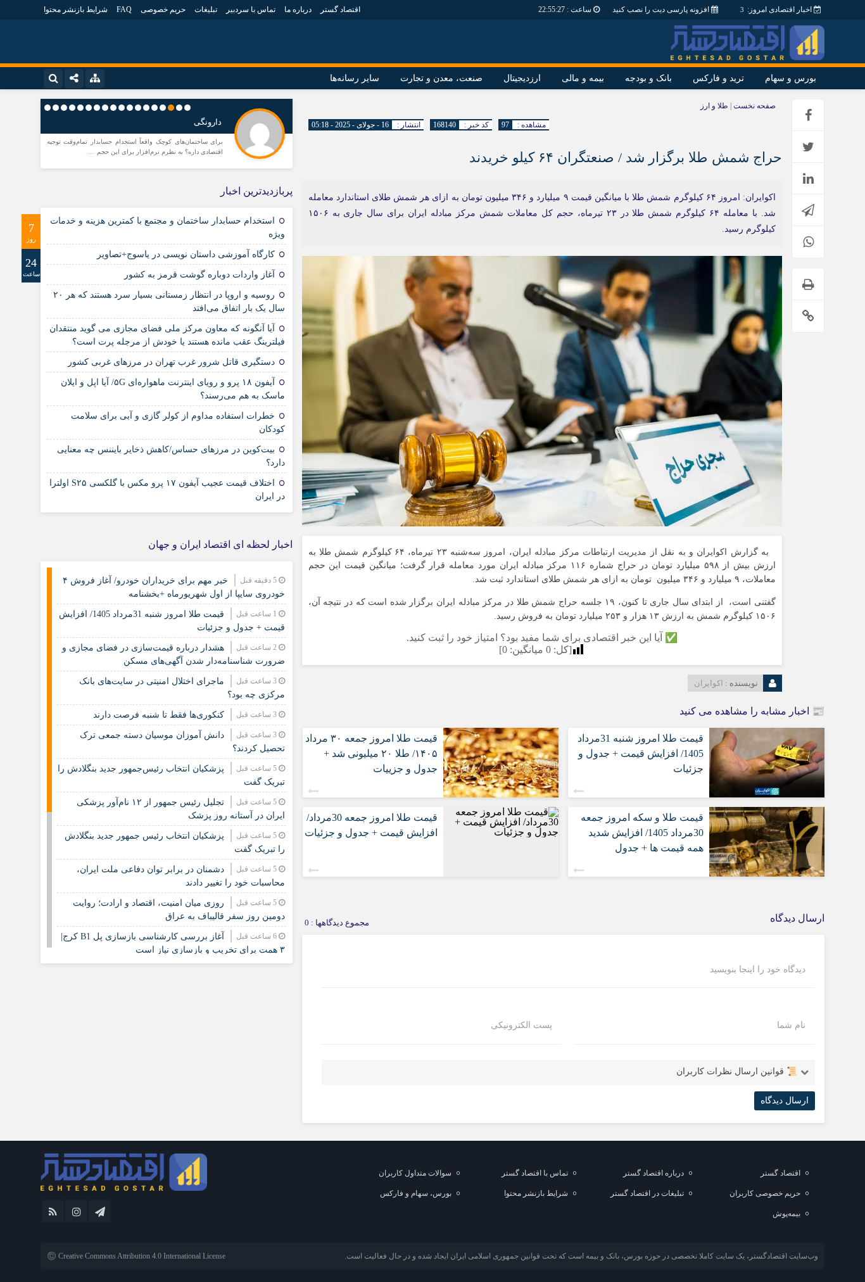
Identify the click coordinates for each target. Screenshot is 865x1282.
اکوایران (708, 683)
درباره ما (298, 9)
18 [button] (47, 108)
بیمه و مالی (583, 78)
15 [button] (72, 108)
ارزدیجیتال (522, 78)
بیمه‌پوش (786, 1213)
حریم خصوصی (163, 9)
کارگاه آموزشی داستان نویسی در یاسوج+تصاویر (186, 254)
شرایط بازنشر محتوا (76, 9)
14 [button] (80, 108)
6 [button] (146, 108)
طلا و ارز (714, 105)
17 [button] (56, 108)
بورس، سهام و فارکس (415, 1193)
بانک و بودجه (648, 78)
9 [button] (121, 108)
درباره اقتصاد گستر (653, 1173)
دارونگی (208, 122)
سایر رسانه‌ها (354, 78)
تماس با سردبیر (250, 9)
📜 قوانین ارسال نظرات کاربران (736, 1071)
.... (92, 151)
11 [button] (105, 108)
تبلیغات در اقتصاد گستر (647, 1193)
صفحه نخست (753, 105)
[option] (167, 132)
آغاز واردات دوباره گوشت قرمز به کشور (199, 274)
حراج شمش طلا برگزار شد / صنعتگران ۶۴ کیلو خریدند (625, 157)
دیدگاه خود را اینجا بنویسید (757, 969)
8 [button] (130, 108)
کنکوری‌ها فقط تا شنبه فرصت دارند (158, 715)
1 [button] (187, 108)
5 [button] (154, 108)
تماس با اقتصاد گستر (535, 1173)
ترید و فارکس (718, 78)
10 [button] (113, 108)
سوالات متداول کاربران (415, 1173)
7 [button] (138, 108)
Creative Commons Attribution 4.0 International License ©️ (136, 1256)
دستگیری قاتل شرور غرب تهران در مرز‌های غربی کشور (171, 362)
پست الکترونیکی (521, 1025)
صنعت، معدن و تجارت (441, 78)
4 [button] (163, 108)
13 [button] (88, 108)
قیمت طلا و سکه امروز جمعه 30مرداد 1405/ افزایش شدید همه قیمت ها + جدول (642, 832)
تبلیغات (205, 9)
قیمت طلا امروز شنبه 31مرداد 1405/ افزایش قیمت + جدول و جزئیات (641, 753)
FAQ (124, 9)
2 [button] (179, 108)
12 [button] (97, 108)
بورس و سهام (790, 78)
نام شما (791, 1025)
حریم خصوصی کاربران (764, 1193)
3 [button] (171, 108)
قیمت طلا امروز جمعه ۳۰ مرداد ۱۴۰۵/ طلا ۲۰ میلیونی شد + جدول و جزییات (371, 753)
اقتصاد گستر (340, 9)
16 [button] (64, 108)
